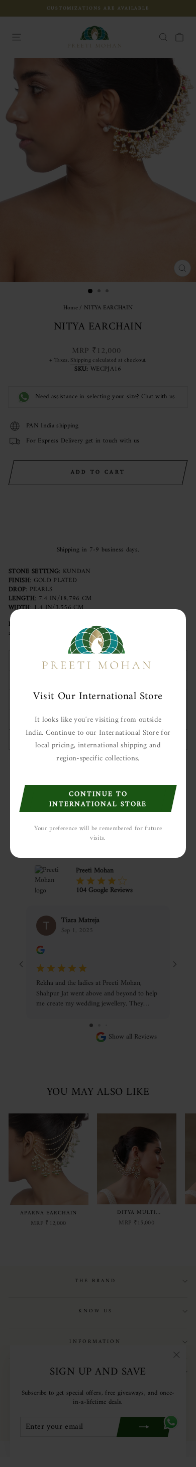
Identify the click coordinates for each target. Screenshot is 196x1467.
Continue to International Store (98, 799)
